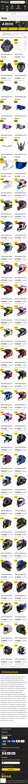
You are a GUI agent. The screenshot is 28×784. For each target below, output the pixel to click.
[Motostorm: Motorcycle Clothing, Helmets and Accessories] (5, 2)
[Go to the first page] (7, 666)
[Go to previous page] (10, 666)
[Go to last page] (21, 666)
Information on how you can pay (10, 747)
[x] (5, 776)
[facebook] (10, 776)
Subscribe (11, 769)
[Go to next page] (18, 666)
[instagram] (2, 776)
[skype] (7, 776)
